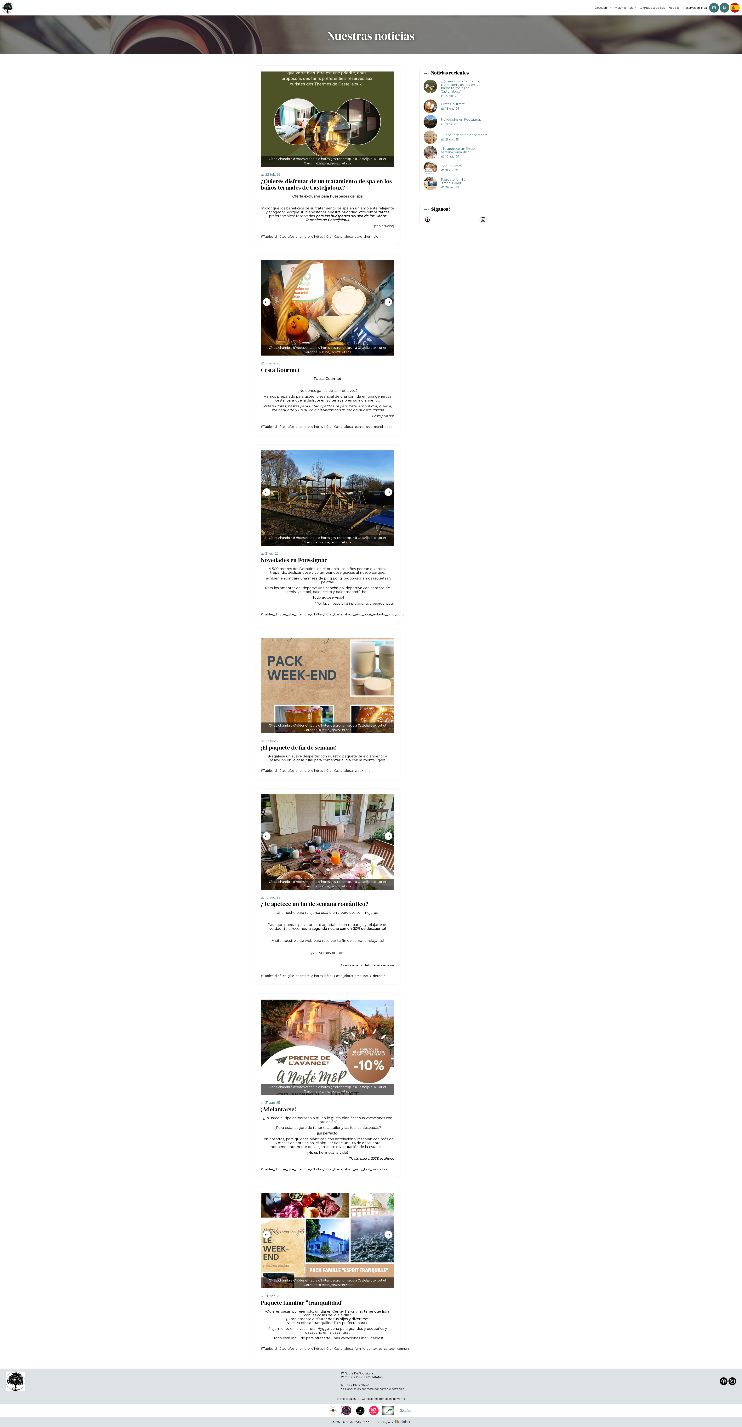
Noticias (674, 7)
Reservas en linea (695, 7)
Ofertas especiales (652, 7)
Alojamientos (624, 7)
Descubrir (601, 7)
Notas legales (346, 1399)
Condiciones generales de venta (383, 1399)
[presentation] (267, 302)
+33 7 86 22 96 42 (357, 1385)
